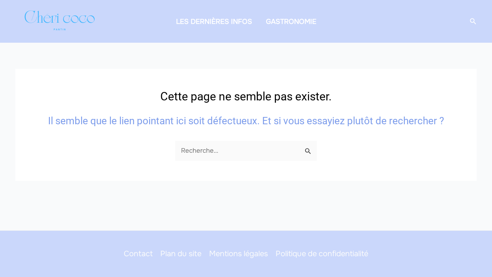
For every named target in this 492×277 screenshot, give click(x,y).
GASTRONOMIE (291, 21)
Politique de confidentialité (322, 254)
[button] (473, 22)
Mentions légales (238, 254)
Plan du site (180, 254)
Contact (138, 254)
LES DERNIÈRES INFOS (214, 21)
